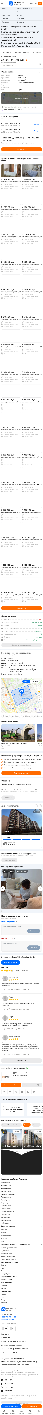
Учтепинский (5, 1217)
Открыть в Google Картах (10, 655)
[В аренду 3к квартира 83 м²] (32, 542)
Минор (3, 1288)
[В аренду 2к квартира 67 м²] (32, 294)
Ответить (26, 989)
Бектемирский (6, 1185)
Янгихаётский (6, 1206)
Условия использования (11, 1345)
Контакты (33, 1406)
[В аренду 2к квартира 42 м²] (32, 514)
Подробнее (8, 798)
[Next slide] (40, 888)
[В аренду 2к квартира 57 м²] (11, 514)
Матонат (4, 1294)
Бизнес (16, 1131)
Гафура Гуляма (6, 1274)
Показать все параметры (21, 645)
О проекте (5, 1338)
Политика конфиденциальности (14, 1349)
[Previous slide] (2, 888)
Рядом (26, 1125)
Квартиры (4, 1229)
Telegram (8, 1380)
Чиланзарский (6, 1188)
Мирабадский (6, 1191)
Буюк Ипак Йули (6, 1253)
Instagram (8, 1387)
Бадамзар (4, 1285)
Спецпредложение (22, 52)
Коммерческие (6, 1235)
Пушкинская (5, 1251)
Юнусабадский (6, 1203)
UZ (13, 1328)
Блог (2, 1241)
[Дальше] (40, 805)
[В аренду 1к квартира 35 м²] (11, 266)
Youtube (8, 1391)
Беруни (3, 1265)
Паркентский (5, 1214)
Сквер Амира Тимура (8, 1259)
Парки (17, 716)
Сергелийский (6, 1208)
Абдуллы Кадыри (7, 1279)
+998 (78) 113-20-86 (8, 1317)
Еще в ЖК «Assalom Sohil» (11, 1125)
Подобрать (22, 149)
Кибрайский (5, 1223)
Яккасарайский (6, 1197)
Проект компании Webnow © (13, 1341)
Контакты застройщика (11, 1085)
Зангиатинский (6, 1220)
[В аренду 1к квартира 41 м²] (11, 349)
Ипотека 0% (7, 52)
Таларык (4, 1300)
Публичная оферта (9, 1352)
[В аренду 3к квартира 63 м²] (32, 266)
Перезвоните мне (11, 1406)
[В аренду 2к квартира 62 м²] (32, 184)
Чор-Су (3, 1268)
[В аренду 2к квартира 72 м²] (11, 321)
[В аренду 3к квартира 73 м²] (32, 597)
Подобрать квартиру (21, 773)
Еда (7, 716)
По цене (36, 1125)
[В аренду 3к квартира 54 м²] (32, 321)
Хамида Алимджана (8, 1256)
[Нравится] (40, 64)
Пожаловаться (9, 860)
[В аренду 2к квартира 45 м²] (11, 239)
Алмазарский (5, 1182)
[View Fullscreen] (39, 710)
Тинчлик (4, 1271)
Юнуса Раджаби (6, 1282)
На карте (4, 1232)
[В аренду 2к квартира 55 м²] (11, 184)
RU (36, 3)
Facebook (8, 1383)
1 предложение (37, 124)
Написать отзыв (9, 962)
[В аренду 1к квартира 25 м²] (32, 349)
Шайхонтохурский (7, 1211)
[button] (3, 748)
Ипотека (4, 1238)
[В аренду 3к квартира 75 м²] (32, 431)
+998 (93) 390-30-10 (8, 1320)
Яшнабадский (5, 1200)
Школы (27, 716)
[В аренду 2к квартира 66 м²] (32, 239)
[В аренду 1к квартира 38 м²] (11, 487)
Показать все (21, 608)
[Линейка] (39, 699)
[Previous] (36, 805)
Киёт (2, 1297)
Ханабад (4, 1303)
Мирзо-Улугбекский (8, 1194)
